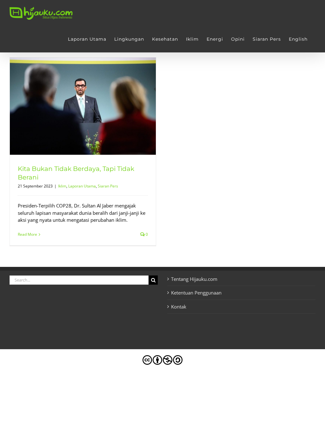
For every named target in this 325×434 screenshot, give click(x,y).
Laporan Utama (82, 186)
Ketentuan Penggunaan (196, 292)
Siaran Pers (108, 186)
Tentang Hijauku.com (194, 279)
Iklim (62, 186)
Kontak (178, 306)
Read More (27, 234)
